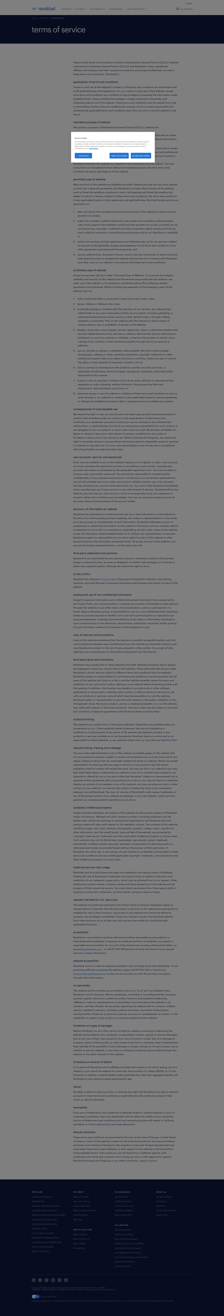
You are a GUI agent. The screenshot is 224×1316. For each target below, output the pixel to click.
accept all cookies (141, 155)
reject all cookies (119, 155)
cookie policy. (94, 148)
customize (83, 155)
